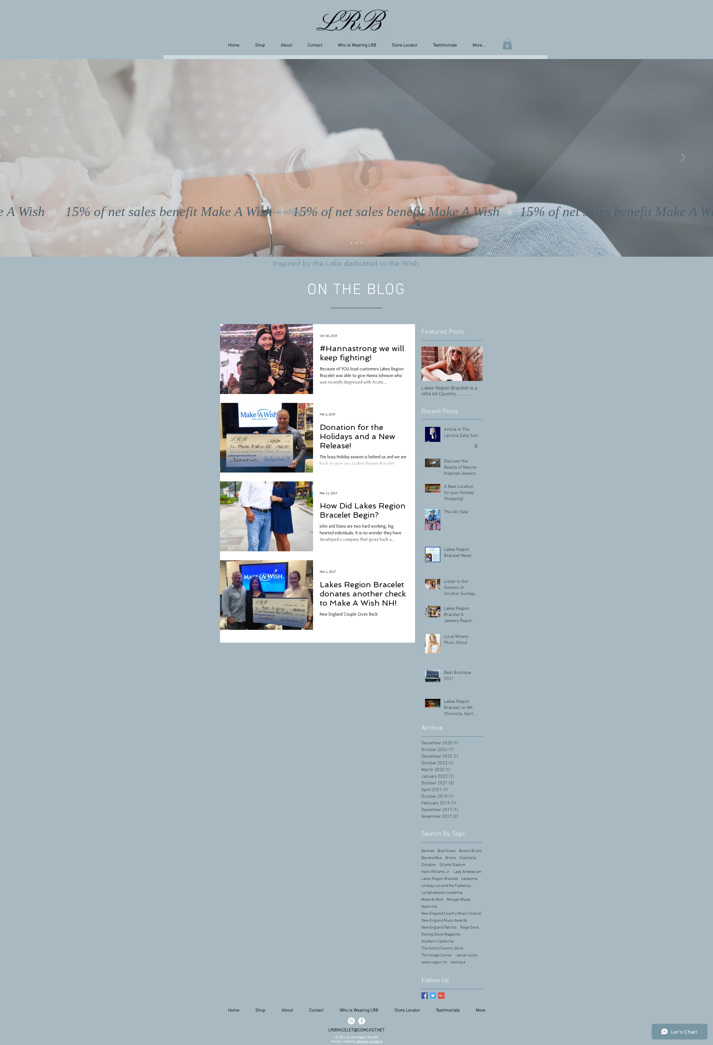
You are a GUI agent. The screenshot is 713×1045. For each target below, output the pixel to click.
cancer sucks (466, 955)
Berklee (427, 851)
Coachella (468, 858)
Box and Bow (431, 858)
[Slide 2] (356, 243)
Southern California (437, 941)
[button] (507, 44)
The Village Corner (436, 955)
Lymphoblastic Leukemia (441, 892)
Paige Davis (469, 927)
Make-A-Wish (432, 899)
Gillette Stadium (452, 865)
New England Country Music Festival (451, 913)
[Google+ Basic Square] (441, 995)
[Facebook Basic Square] (424, 995)
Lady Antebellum (467, 872)
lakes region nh (434, 962)
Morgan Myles (458, 899)
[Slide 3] (361, 243)
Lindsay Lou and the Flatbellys (446, 886)
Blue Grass (447, 851)
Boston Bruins (470, 851)
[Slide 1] (351, 243)
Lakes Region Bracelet (439, 879)
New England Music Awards (444, 920)
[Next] (683, 157)
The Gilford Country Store (442, 948)
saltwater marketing (369, 1041)
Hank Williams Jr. (435, 872)
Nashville (429, 906)
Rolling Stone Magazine (440, 934)
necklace (457, 962)
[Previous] (30, 157)
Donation (428, 865)
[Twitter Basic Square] (433, 995)
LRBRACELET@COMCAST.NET (356, 1030)
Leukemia (469, 879)
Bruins (450, 858)
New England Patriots (439, 927)
